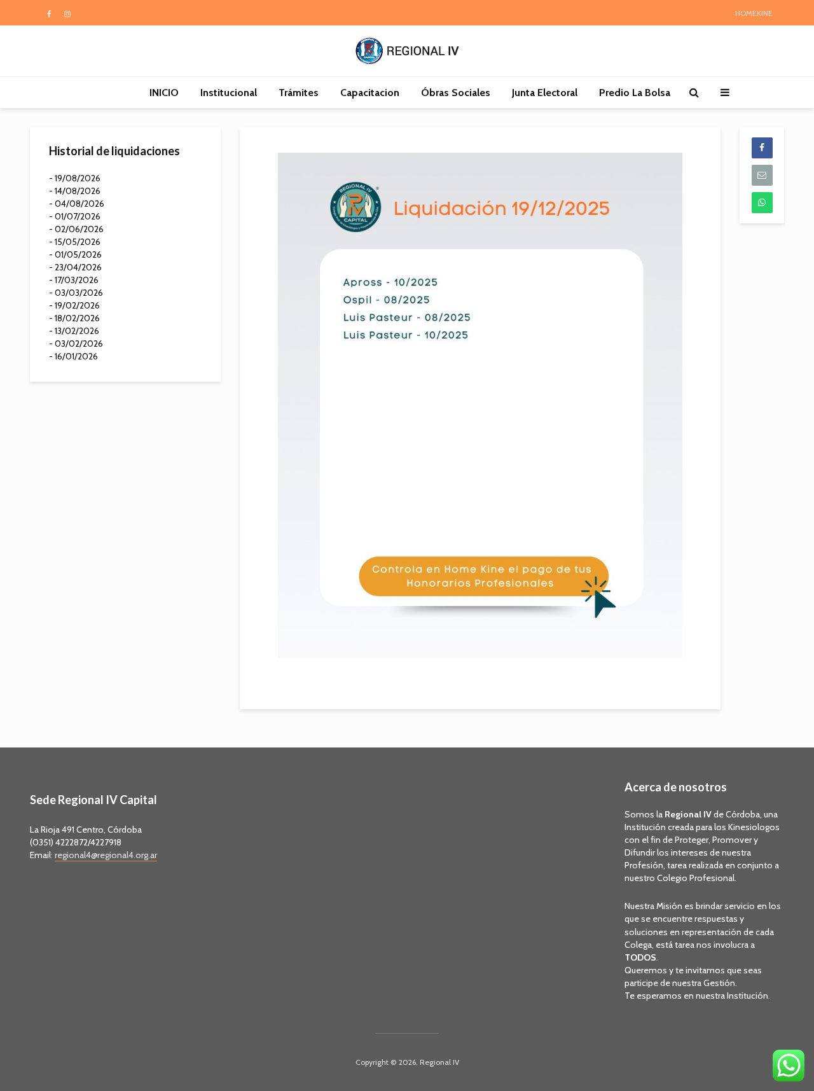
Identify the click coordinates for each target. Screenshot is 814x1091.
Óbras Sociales (455, 93)
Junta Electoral (544, 93)
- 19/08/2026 (74, 178)
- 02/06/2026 (76, 229)
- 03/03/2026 (76, 292)
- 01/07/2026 (74, 216)
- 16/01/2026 (73, 356)
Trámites (299, 93)
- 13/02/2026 (74, 331)
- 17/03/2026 (74, 280)
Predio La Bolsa (634, 93)
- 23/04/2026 (75, 267)
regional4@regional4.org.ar (106, 855)
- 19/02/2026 (74, 305)
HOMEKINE (754, 13)
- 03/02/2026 (76, 343)
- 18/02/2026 (74, 318)
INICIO (164, 93)
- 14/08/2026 (74, 191)
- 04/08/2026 (76, 203)
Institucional (228, 93)
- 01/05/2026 (75, 254)
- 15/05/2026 (74, 241)
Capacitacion (369, 93)
